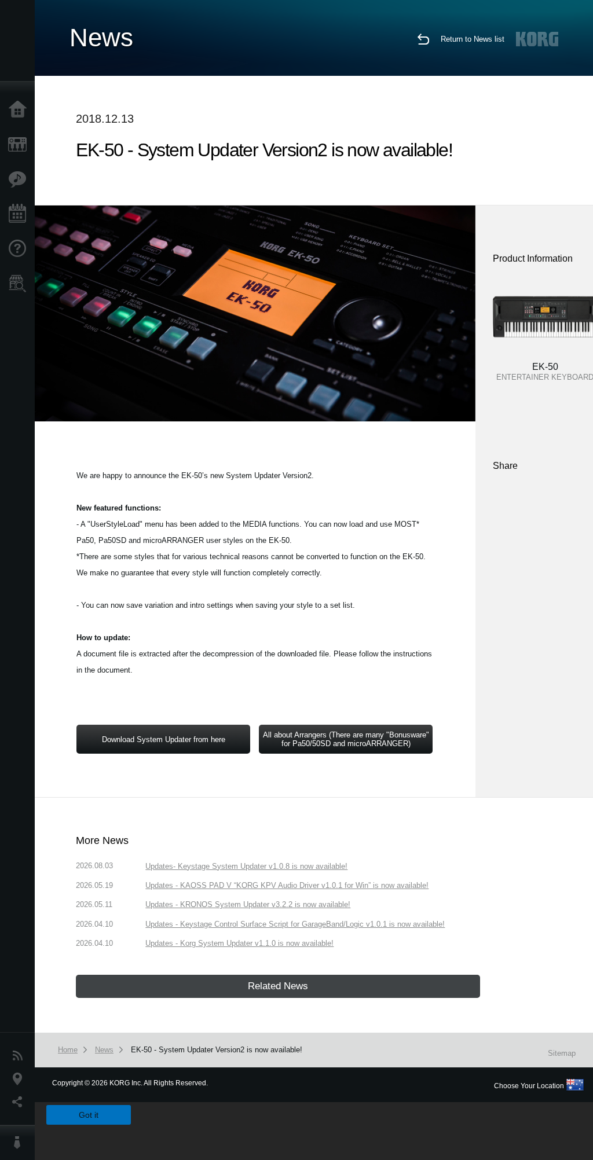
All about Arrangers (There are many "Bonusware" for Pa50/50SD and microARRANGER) (346, 739)
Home (20, 110)
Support (20, 249)
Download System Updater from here (163, 739)
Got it (88, 1114)
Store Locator (20, 283)
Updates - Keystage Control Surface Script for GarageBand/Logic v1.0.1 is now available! (295, 924)
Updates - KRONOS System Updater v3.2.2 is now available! (247, 904)
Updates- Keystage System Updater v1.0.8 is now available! (246, 866)
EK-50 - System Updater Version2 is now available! (216, 1049)
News (20, 1055)
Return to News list (472, 39)
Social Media (20, 1102)
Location (20, 1079)
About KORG (20, 1142)
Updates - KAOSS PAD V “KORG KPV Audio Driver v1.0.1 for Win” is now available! (287, 885)
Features (20, 179)
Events (20, 214)
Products (20, 144)
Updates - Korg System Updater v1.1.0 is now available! (239, 943)
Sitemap (562, 1053)
